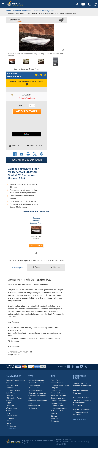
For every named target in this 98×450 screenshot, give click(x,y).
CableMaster (11, 393)
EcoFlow (9, 421)
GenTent (9, 423)
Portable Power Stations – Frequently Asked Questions (82, 412)
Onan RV (9, 395)
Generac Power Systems (15, 380)
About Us (54, 418)
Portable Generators (36, 383)
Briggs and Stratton (13, 390)
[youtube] (77, 367)
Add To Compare (16, 146)
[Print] (28, 154)
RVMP (8, 403)
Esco (8, 413)
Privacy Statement (58, 393)
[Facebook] (15, 154)
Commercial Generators (37, 388)
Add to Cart (36, 246)
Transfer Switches (35, 390)
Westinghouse (11, 408)
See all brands (11, 428)
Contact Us (55, 421)
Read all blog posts (80, 419)
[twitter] (73, 367)
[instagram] (82, 367)
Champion (10, 406)
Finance (54, 413)
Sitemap (54, 416)
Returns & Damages (58, 395)
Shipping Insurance (58, 398)
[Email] (21, 154)
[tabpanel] (36, 234)
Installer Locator (57, 383)
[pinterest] (86, 367)
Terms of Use (56, 390)
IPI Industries (11, 426)
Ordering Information (59, 400)
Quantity (23, 105)
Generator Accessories (37, 393)
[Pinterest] (41, 154)
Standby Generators (36, 380)
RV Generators (34, 385)
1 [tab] (36, 253)
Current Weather (57, 406)
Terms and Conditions (59, 408)
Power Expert (56, 380)
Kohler (8, 383)
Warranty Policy (57, 403)
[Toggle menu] (3, 4)
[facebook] (69, 367)
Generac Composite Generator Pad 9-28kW (36, 222)
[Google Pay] (26, 134)
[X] (35, 154)
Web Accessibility (57, 411)
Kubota (8, 411)
